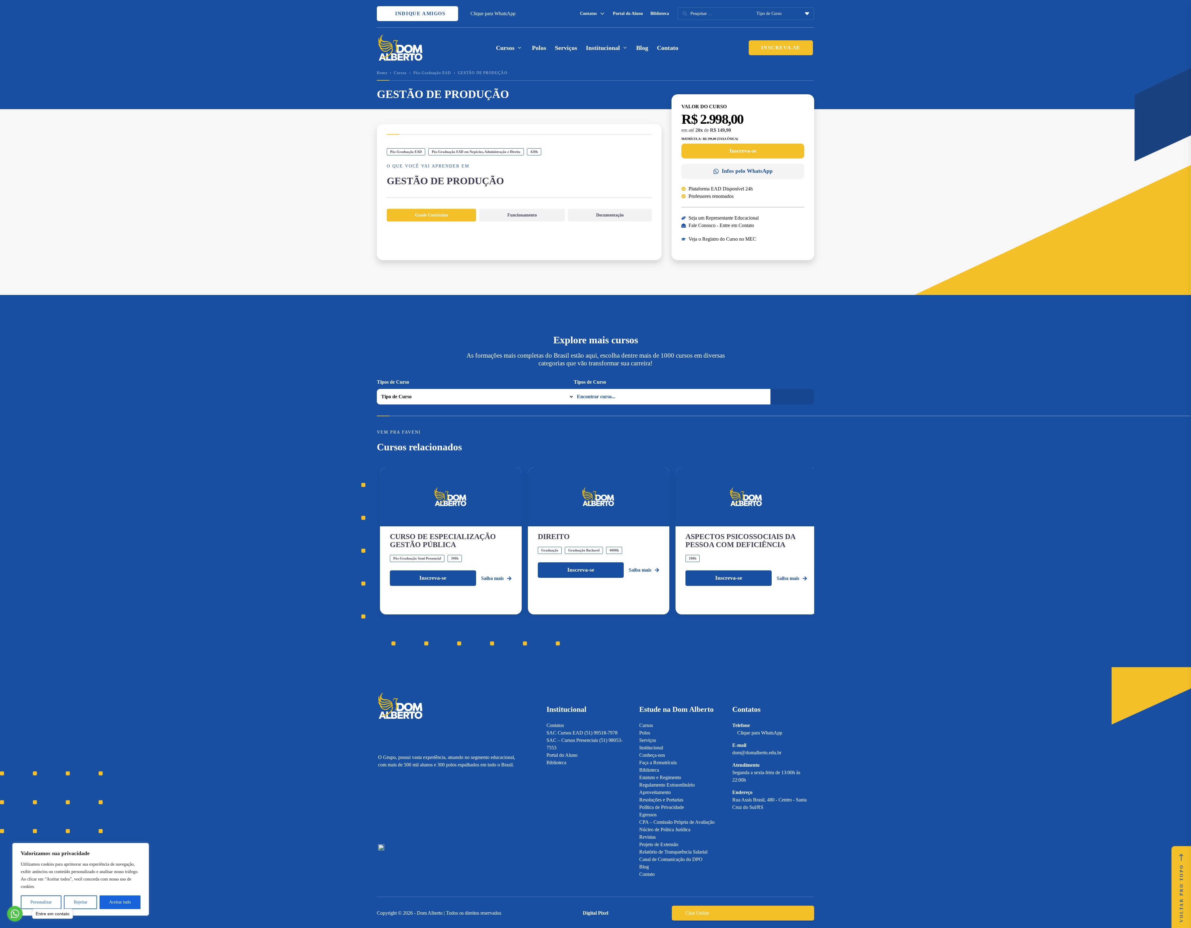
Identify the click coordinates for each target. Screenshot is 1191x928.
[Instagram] (381, 806)
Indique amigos (420, 13)
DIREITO (554, 537)
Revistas (647, 837)
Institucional (651, 747)
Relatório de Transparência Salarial (673, 851)
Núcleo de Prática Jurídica (664, 829)
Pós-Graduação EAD (432, 73)
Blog (642, 47)
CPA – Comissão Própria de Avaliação (677, 822)
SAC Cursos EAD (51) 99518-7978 (582, 732)
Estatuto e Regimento (660, 777)
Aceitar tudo (120, 902)
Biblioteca (659, 13)
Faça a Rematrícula (658, 762)
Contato (667, 47)
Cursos (400, 73)
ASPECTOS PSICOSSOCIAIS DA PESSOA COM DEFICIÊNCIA (740, 541)
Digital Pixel (595, 913)
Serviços (566, 47)
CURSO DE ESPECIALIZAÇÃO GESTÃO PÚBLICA (443, 541)
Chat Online (697, 913)
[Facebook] (392, 806)
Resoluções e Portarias (661, 799)
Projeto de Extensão (658, 844)
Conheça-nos (652, 755)
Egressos (648, 814)
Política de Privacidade (661, 807)
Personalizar (41, 902)
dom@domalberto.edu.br (756, 752)
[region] (80, 879)
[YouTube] (403, 806)
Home (382, 73)
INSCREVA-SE (781, 47)
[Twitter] (414, 806)
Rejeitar (80, 902)
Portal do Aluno (628, 13)
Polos (539, 47)
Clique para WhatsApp (493, 13)
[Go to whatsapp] (15, 913)
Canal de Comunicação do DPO (671, 859)
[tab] (431, 215)
